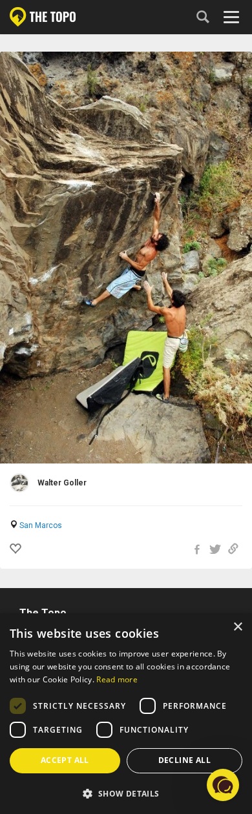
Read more (117, 679)
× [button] (237, 627)
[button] (126, 793)
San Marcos (40, 525)
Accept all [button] (65, 760)
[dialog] (126, 713)
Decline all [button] (184, 760)
